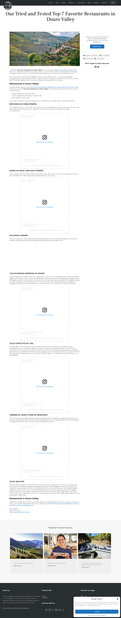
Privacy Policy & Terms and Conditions (97, 615)
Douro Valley (105, 55)
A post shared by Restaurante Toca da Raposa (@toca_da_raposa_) (44, 338)
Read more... (18, 565)
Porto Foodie (100, 58)
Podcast (96, 2)
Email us (45, 598)
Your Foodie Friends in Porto (19, 512)
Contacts (105, 2)
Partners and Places (92, 55)
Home (51, 2)
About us (71, 2)
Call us (44, 596)
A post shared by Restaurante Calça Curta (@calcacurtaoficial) (44, 409)
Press (64, 2)
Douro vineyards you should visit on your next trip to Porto (53, 87)
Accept (97, 611)
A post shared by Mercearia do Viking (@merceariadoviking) (44, 165)
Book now (97, 46)
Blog (89, 2)
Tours (57, 2)
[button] (117, 599)
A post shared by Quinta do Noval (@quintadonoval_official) (44, 230)
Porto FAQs (81, 2)
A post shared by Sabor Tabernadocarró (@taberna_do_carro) (44, 476)
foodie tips (89, 58)
